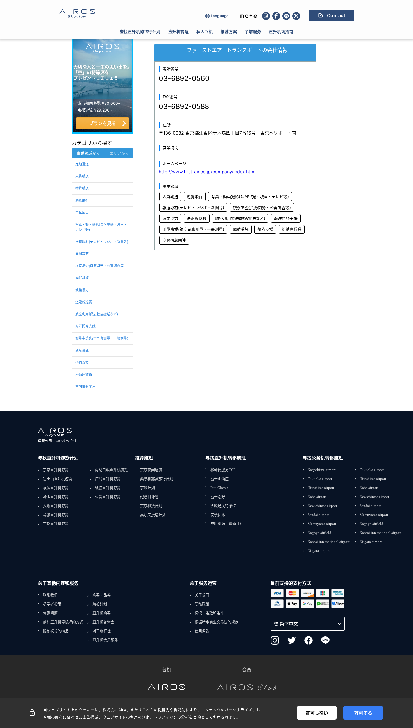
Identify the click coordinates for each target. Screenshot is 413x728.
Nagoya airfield (319, 533)
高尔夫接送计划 (153, 515)
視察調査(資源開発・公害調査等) (100, 266)
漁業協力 (82, 290)
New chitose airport (322, 506)
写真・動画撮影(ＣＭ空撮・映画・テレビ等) (101, 227)
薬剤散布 (82, 254)
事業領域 (170, 186)
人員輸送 (82, 176)
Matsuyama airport (322, 524)
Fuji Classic (219, 488)
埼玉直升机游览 (56, 497)
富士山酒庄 (219, 479)
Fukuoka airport (320, 479)
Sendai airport (318, 515)
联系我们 (50, 595)
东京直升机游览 (56, 470)
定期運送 (82, 164)
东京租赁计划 (151, 506)
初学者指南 (52, 604)
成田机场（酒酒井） (226, 524)
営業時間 (170, 147)
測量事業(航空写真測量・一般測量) (101, 338)
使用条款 (202, 631)
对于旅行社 (101, 631)
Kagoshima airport (322, 470)
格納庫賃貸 (83, 374)
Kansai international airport (329, 542)
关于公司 (202, 595)
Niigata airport (319, 551)
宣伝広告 (82, 212)
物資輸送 (82, 188)
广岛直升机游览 (108, 479)
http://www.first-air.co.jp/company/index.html (207, 171)
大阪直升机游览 (56, 506)
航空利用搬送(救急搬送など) (96, 314)
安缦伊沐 (217, 515)
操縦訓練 (82, 278)
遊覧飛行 (82, 200)
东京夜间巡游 (151, 470)
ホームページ (174, 163)
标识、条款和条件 (209, 613)
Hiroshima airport (321, 488)
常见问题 (50, 613)
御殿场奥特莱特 (223, 506)
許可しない (317, 713)
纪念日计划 (149, 497)
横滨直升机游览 (56, 488)
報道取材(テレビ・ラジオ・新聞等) (101, 242)
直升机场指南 (281, 31)
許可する (363, 713)
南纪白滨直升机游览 (111, 470)
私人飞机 (204, 31)
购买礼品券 (101, 595)
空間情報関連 (85, 387)
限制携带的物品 (56, 631)
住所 (167, 124)
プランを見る (102, 123)
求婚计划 (147, 488)
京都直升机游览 (56, 524)
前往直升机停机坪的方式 (63, 622)
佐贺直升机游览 (108, 497)
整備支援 (82, 362)
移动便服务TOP (222, 470)
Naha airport (317, 497)
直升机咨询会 (103, 622)
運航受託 (82, 350)
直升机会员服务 (105, 640)
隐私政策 (202, 604)
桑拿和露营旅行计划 (156, 479)
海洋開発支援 (85, 326)
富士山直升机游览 (57, 479)
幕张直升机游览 (56, 515)
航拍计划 (99, 604)
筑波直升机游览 (108, 488)
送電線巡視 (83, 302)
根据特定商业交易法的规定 (217, 622)
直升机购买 (101, 613)
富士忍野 (217, 497)
